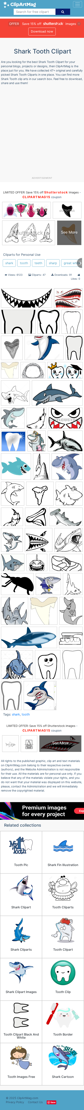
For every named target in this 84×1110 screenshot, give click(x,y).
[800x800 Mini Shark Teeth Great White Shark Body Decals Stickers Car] (38, 541)
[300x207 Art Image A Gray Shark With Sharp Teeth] (65, 443)
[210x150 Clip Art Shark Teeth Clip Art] (44, 350)
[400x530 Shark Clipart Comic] (71, 612)
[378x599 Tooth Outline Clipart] (72, 666)
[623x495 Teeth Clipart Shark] (68, 299)
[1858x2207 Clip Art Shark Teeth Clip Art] (12, 495)
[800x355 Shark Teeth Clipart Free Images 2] (29, 639)
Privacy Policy (15, 1102)
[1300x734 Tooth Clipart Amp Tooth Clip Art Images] (64, 372)
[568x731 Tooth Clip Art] (47, 666)
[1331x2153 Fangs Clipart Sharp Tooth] (74, 349)
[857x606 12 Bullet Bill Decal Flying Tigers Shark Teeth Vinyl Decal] (65, 420)
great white (72, 263)
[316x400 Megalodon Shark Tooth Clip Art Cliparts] (12, 541)
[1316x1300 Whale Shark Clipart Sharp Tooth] (40, 697)
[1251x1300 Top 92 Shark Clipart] (12, 420)
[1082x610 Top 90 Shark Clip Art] (57, 395)
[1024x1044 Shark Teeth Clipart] (48, 586)
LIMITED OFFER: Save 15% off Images (41, 192)
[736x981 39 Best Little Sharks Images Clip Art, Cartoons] (37, 443)
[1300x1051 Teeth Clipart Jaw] (33, 372)
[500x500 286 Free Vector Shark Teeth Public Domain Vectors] (13, 443)
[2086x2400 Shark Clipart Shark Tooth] (9, 372)
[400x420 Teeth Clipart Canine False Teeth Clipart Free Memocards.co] (70, 639)
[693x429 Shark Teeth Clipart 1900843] (65, 564)
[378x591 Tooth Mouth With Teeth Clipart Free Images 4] (11, 697)
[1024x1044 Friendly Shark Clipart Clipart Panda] (69, 495)
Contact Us (35, 1102)
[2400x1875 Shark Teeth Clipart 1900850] (17, 586)
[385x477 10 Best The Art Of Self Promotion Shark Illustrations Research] (36, 420)
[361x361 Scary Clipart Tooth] (37, 564)
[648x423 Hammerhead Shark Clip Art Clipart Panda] (65, 519)
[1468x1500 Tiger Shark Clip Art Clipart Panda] (17, 666)
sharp (53, 263)
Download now (42, 31)
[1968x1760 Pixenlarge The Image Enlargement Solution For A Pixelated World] (12, 564)
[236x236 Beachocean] (16, 468)
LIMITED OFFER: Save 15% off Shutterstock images (40, 726)
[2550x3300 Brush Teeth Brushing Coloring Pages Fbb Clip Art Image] (72, 323)
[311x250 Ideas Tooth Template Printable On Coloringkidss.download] (18, 323)
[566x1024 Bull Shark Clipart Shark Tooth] (41, 468)
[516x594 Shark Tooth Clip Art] (43, 612)
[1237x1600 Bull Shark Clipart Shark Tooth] (11, 350)
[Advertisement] (42, 132)
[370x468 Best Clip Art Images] (48, 323)
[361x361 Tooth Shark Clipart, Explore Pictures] (15, 395)
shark (9, 263)
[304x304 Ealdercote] (40, 495)
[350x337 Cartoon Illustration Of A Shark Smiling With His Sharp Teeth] (67, 468)
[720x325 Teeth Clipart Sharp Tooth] (26, 299)
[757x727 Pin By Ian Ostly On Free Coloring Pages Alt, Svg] (68, 541)
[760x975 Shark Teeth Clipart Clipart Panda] (72, 585)
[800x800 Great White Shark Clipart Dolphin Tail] (12, 519)
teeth (38, 263)
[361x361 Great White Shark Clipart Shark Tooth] (36, 519)
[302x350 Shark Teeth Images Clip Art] (14, 612)
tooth (24, 263)
